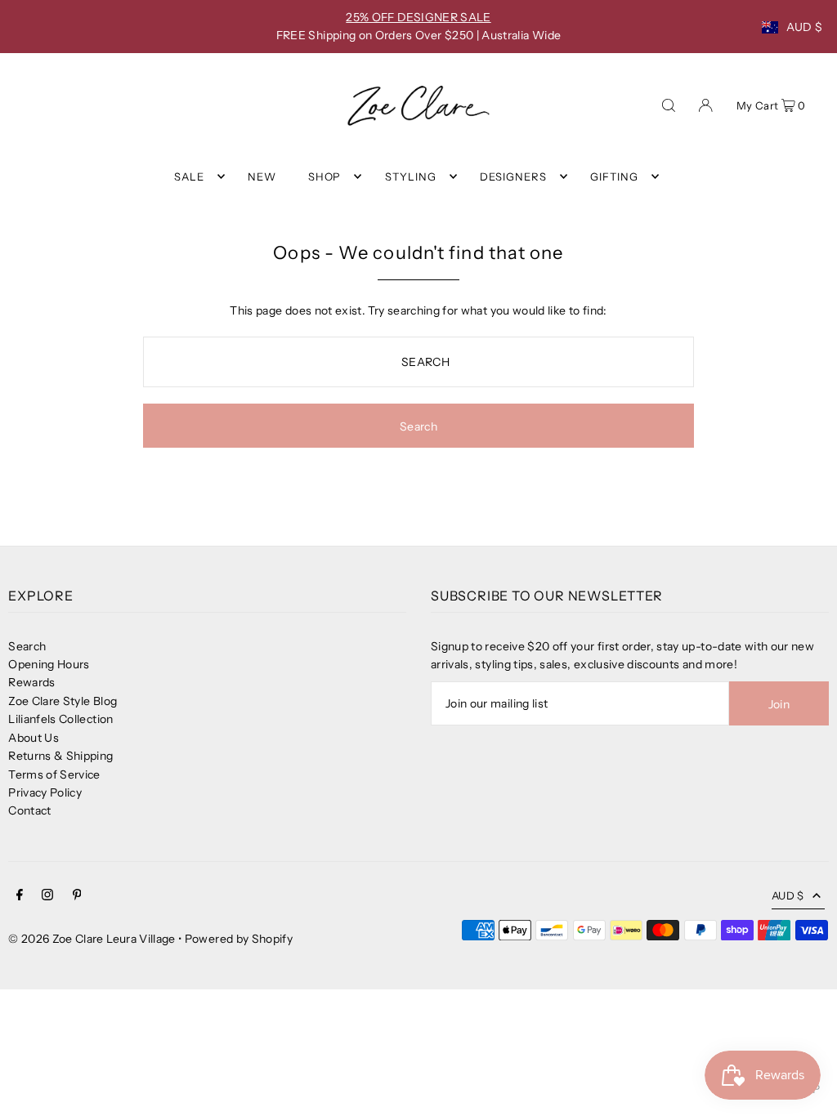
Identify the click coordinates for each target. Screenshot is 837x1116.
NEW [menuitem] (262, 176)
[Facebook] (19, 896)
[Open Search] (668, 104)
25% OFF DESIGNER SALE (418, 17)
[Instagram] (47, 896)
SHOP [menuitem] (325, 176)
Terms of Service (54, 774)
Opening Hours (49, 664)
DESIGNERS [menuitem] (513, 176)
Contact (29, 810)
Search (27, 646)
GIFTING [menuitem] (614, 176)
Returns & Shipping (60, 755)
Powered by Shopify (239, 938)
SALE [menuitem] (189, 176)
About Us (33, 737)
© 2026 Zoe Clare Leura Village (92, 938)
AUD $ (804, 27)
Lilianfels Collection (60, 719)
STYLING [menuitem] (410, 176)
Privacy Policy (45, 792)
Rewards (31, 682)
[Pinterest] (77, 896)
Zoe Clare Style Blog (62, 701)
